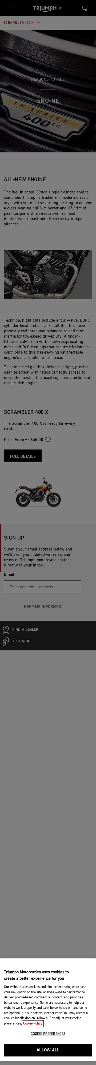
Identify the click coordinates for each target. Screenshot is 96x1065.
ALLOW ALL (48, 1050)
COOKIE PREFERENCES (48, 1034)
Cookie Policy (32, 1023)
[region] (48, 1009)
